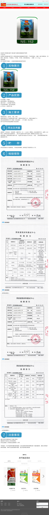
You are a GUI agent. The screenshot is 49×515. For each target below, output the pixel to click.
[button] (43, 476)
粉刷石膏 (39, 461)
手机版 (43, 1)
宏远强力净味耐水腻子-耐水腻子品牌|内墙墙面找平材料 (14, 53)
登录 (1, 1)
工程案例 (28, 7)
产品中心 (20, 7)
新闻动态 (36, 7)
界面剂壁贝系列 (24, 463)
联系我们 (44, 7)
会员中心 (46, 1)
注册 (4, 1)
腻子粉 (9, 461)
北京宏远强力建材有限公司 (12, 4)
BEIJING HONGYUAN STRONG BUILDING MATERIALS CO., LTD (13, 5)
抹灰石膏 (19, 461)
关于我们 (12, 7)
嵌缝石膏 (29, 461)
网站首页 (5, 7)
